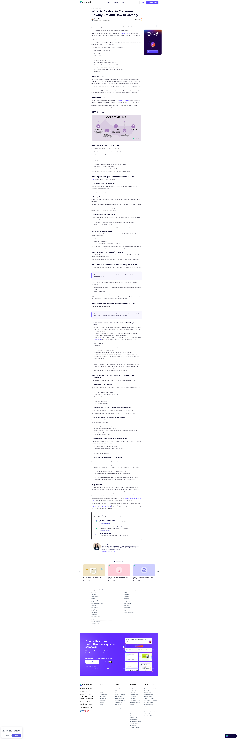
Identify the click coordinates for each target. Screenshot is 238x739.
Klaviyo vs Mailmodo (148, 692)
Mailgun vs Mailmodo (148, 713)
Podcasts (132, 711)
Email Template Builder (119, 698)
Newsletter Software (119, 706)
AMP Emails (117, 690)
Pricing (101, 686)
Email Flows (132, 692)
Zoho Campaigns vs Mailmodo (150, 700)
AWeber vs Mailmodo (148, 709)
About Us (102, 692)
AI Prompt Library (133, 725)
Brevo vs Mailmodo (148, 696)
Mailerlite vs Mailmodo (148, 694)
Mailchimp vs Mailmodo (149, 686)
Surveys (116, 692)
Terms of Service (138, 736)
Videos (131, 713)
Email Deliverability (118, 696)
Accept (16, 735)
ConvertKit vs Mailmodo (149, 715)
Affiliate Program (103, 696)
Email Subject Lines (134, 694)
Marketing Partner (103, 694)
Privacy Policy (147, 736)
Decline (7, 735)
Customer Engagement (119, 688)
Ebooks (131, 709)
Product (117, 684)
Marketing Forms (133, 719)
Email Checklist (133, 696)
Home (92, 8)
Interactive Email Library (135, 727)
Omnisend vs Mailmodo (149, 698)
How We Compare (149, 684)
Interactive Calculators (134, 723)
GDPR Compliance (103, 698)
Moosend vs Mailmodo (149, 702)
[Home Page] (86, 2)
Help (101, 688)
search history (97, 339)
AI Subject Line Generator (135, 702)
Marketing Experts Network (135, 721)
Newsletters (132, 715)
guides (96, 8)
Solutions (102, 706)
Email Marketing (118, 686)
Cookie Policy (155, 736)
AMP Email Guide (133, 686)
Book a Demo (102, 700)
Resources (133, 684)
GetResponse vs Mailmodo (149, 708)
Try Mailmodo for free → (153, 51)
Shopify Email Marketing (120, 694)
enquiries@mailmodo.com (86, 707)
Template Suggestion (119, 708)
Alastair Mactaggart (124, 100)
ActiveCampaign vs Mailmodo (150, 688)
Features (101, 690)
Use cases (132, 704)
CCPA (92, 179)
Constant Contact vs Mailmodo (150, 690)
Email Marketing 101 (134, 688)
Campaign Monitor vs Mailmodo (150, 711)
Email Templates (133, 690)
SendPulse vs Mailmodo (149, 704)
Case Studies (132, 706)
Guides (131, 708)
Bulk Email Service (118, 702)
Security (101, 704)
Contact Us (102, 702)
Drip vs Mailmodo (147, 706)
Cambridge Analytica (125, 33)
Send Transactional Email (120, 700)
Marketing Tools (133, 717)
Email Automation (118, 704)
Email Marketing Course (135, 700)
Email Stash (132, 698)
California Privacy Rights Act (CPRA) (102, 506)
